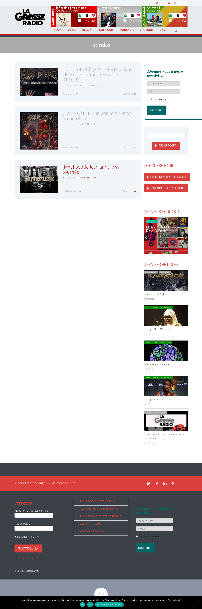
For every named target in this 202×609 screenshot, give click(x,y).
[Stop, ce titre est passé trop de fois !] (86, 15)
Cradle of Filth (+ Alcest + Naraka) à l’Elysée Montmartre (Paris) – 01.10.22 (98, 74)
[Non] (198, 602)
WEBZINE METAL (96, 85)
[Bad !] (93, 15)
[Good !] (80, 15)
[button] (176, 31)
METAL (71, 30)
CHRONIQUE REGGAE (151, 342)
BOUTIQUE (147, 30)
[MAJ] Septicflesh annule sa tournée (91, 169)
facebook (163, 3)
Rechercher (167, 145)
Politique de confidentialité (109, 604)
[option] (166, 235)
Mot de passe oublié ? (27, 558)
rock (53, 17)
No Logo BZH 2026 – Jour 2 (158, 329)
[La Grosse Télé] (180, 3)
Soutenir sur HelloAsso (168, 177)
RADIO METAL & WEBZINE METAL (99, 509)
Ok (82, 604)
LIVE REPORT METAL (73, 85)
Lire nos (160, 99)
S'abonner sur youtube (167, 188)
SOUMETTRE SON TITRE (31, 483)
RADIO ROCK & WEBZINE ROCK (97, 502)
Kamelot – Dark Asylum (155, 294)
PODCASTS (127, 30)
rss (174, 3)
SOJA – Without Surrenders (157, 364)
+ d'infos (91, 20)
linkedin (169, 3)
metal (98, 17)
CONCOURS (106, 30)
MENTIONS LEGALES (63, 483)
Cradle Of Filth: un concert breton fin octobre (97, 116)
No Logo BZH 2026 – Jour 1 (158, 399)
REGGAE (87, 30)
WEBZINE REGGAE (166, 307)
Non (90, 604)
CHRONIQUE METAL (151, 272)
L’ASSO (164, 30)
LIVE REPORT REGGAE (151, 307)
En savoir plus (129, 93)
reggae (144, 16)
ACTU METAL (69, 124)
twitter (157, 3)
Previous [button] (146, 237)
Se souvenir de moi (27, 536)
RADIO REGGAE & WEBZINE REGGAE (100, 517)
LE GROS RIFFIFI (152, 222)
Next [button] (186, 237)
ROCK (57, 30)
